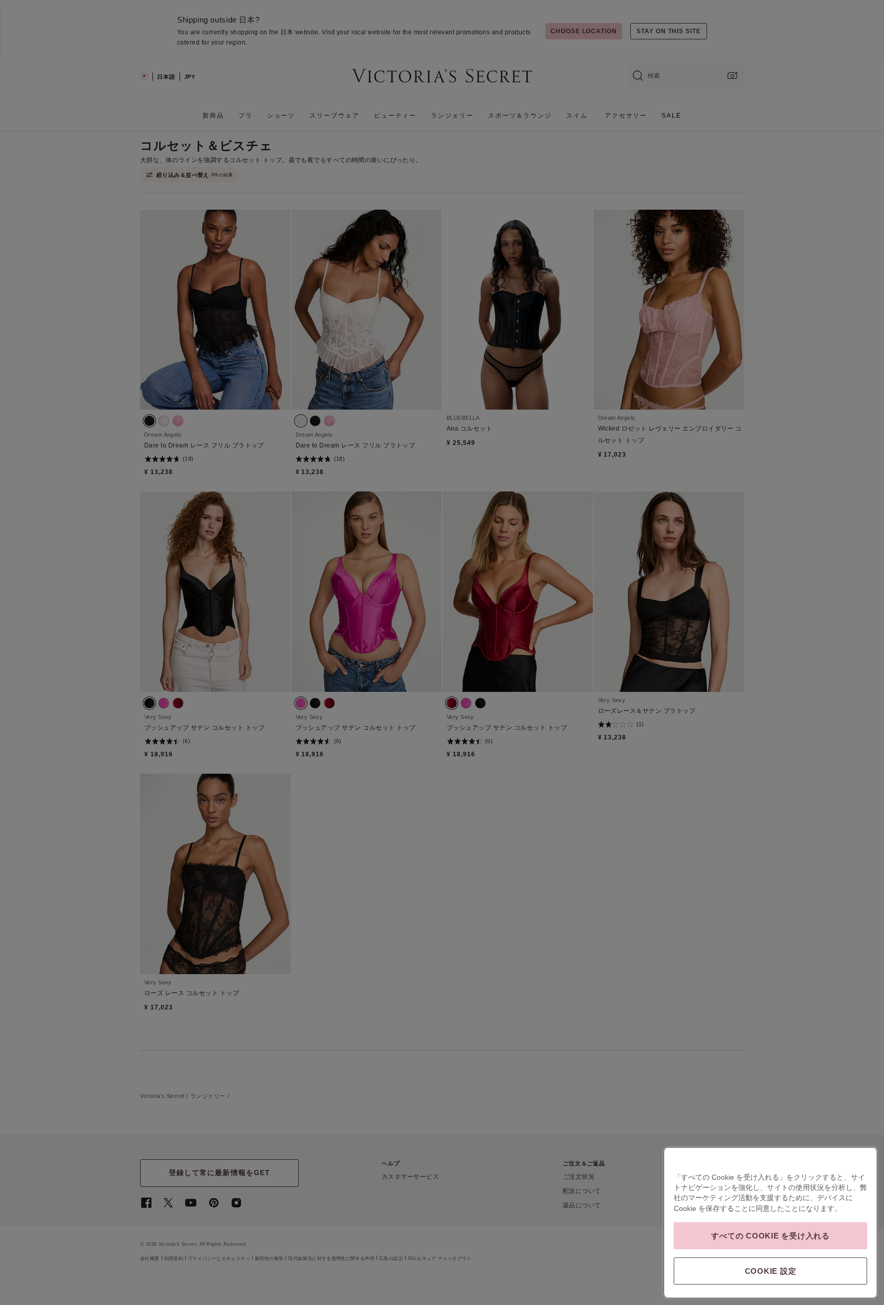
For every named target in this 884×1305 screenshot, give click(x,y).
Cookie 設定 (771, 1271)
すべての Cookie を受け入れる (770, 1235)
